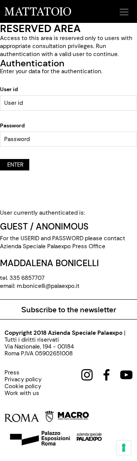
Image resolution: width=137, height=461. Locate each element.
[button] (122, 9)
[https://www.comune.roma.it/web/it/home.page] (29, 418)
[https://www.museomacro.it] (73, 418)
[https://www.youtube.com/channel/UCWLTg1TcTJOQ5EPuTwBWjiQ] (126, 374)
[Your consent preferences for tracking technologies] (123, 447)
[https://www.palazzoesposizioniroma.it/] (39, 439)
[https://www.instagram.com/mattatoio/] (87, 374)
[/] (38, 11)
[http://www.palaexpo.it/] (89, 439)
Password (12, 126)
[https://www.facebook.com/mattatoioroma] (107, 374)
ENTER (15, 165)
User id (9, 89)
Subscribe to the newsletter (68, 309)
